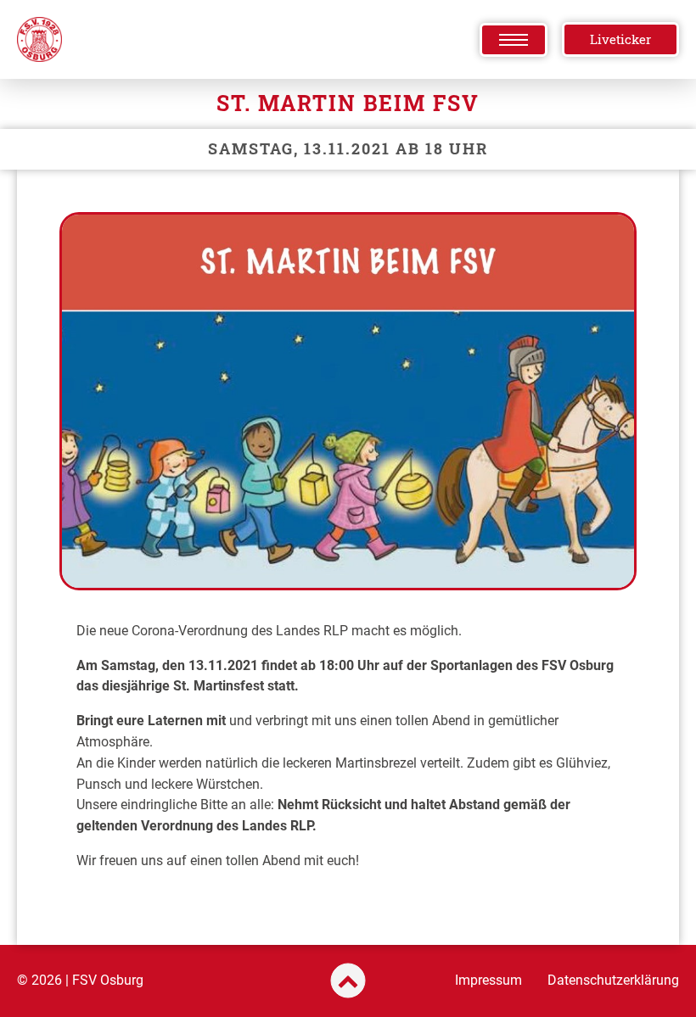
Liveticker (620, 39)
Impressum (488, 980)
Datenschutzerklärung (613, 980)
